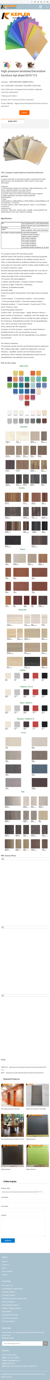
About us (5, 1261)
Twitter (34, 2)
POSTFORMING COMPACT (10, 1305)
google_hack (11, 1363)
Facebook (31, 2)
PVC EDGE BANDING (8, 1321)
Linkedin (41, 2)
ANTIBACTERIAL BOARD (10, 1318)
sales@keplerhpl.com (13, 1360)
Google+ (38, 2)
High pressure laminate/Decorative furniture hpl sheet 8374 (24, 1073)
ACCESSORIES (6, 1312)
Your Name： (5, 1197)
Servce (4, 1268)
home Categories (7, 1271)
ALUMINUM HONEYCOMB (10, 1315)
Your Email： (5, 1206)
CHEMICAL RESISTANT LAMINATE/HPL (14, 1298)
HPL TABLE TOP (7, 1285)
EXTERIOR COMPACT (9, 1295)
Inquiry (24, 113)
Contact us (5, 1265)
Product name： (6, 1188)
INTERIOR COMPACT (8, 1292)
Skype (47, 2)
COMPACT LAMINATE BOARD (11, 1308)
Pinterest (44, 2)
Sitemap (4, 1274)
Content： (4, 1215)
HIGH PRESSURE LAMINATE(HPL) (22, 82)
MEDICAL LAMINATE (8, 1302)
